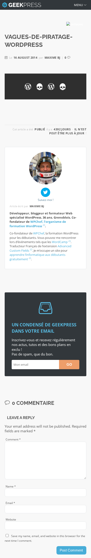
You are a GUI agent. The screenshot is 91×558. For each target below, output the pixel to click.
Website (11, 519)
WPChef (38, 233)
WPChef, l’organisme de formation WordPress (38, 224)
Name (11, 486)
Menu (78, 5)
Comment (13, 439)
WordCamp (60, 242)
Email (10, 503)
